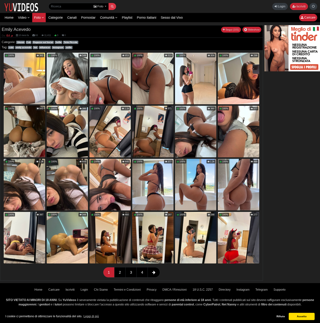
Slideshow (253, 29)
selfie (69, 47)
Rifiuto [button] (280, 316)
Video (22, 17)
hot (35, 47)
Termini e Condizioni (127, 289)
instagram (58, 47)
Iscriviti (301, 6)
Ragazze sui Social (43, 42)
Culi (28, 42)
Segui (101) (232, 29)
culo (11, 47)
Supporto (280, 289)
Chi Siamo (101, 289)
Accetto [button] (302, 316)
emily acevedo (23, 47)
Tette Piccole (70, 42)
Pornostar (88, 17)
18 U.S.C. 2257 (203, 289)
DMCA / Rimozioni (174, 289)
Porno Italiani (146, 17)
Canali (72, 17)
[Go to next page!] (154, 272)
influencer (45, 47)
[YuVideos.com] (21, 7)
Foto (38, 17)
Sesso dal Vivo (172, 17)
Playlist (127, 17)
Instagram (242, 289)
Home (9, 17)
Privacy (151, 289)
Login (281, 6)
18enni (20, 42)
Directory (225, 289)
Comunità (107, 17)
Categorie (55, 17)
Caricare (310, 17)
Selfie (58, 42)
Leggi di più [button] (91, 316)
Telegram (261, 289)
